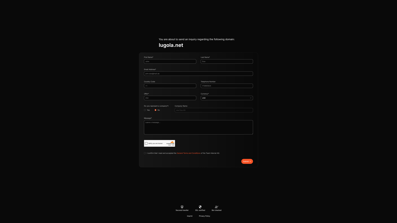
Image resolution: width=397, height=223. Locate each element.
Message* (148, 118)
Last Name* (205, 57)
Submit (247, 161)
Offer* (146, 94)
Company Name (181, 106)
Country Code (149, 82)
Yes (148, 110)
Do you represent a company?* (156, 108)
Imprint (189, 216)
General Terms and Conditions (188, 153)
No (159, 110)
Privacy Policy (204, 216)
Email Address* (150, 69)
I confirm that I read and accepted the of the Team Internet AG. (183, 153)
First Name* (148, 57)
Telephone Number (208, 82)
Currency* (205, 94)
